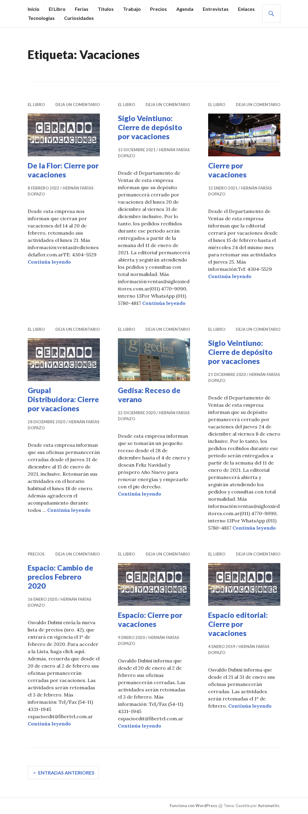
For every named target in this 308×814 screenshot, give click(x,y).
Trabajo (132, 9)
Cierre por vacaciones (227, 170)
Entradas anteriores (66, 772)
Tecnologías (41, 18)
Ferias (81, 9)
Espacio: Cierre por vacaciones (150, 619)
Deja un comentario (77, 104)
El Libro (57, 9)
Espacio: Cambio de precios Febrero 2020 (60, 576)
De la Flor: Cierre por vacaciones (63, 170)
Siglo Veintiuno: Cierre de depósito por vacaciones (150, 127)
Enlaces (246, 9)
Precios (158, 9)
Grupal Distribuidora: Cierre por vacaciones (63, 399)
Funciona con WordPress (193, 805)
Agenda (184, 9)
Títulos (106, 9)
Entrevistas (216, 9)
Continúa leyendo (49, 262)
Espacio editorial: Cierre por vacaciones (238, 623)
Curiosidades (79, 18)
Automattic (268, 805)
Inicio (33, 9)
